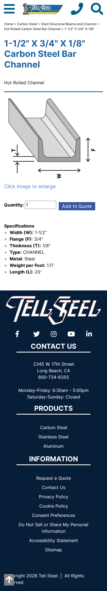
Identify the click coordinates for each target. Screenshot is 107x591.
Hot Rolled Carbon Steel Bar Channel (32, 29)
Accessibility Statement (53, 540)
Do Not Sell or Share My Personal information (53, 528)
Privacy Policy (53, 496)
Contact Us (53, 487)
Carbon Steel (27, 24)
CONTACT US (53, 346)
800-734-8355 (53, 377)
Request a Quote (53, 478)
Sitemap (53, 549)
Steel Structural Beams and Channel (68, 24)
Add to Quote (77, 206)
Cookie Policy (53, 506)
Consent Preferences (53, 515)
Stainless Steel (53, 436)
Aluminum (53, 446)
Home (8, 24)
